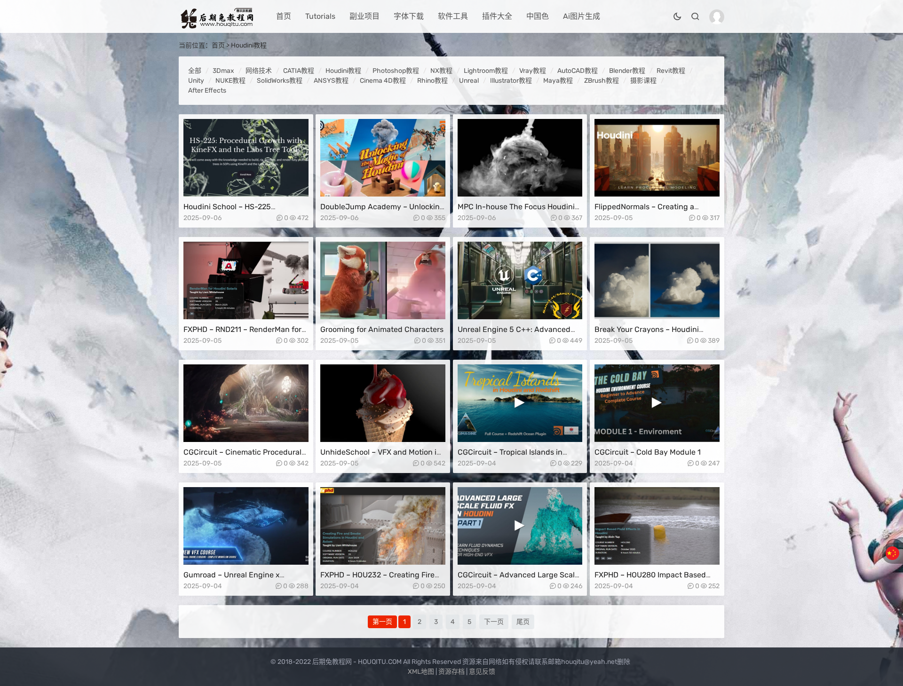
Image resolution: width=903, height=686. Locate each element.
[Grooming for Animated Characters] (382, 280)
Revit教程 (671, 71)
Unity (196, 81)
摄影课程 (643, 81)
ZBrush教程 (601, 81)
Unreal (469, 81)
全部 (194, 71)
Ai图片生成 (581, 16)
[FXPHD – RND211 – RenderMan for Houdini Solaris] (246, 280)
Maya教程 (558, 81)
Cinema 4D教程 (383, 81)
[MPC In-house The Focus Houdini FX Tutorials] (520, 158)
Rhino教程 (432, 81)
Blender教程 (627, 71)
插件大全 (497, 16)
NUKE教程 (230, 81)
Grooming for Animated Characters (382, 329)
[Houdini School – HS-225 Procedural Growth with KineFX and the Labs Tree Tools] (246, 158)
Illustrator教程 (511, 81)
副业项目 (364, 16)
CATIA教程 (298, 71)
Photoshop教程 (395, 71)
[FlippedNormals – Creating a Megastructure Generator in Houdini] (657, 158)
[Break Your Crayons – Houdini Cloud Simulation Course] (657, 280)
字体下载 (409, 16)
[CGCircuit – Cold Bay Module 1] (657, 403)
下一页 (494, 622)
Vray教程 (532, 71)
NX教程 (441, 71)
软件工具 (453, 16)
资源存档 (451, 672)
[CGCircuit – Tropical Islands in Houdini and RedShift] (520, 403)
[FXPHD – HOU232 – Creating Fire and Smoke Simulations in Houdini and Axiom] (382, 526)
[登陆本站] (716, 16)
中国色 (537, 16)
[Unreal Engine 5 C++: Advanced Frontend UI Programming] (520, 280)
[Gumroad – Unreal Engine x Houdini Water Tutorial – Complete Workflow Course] (246, 526)
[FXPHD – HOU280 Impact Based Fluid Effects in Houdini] (657, 526)
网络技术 (259, 71)
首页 (283, 16)
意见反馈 (482, 672)
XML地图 (421, 672)
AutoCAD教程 (577, 71)
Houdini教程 (249, 45)
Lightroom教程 (486, 71)
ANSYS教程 (331, 81)
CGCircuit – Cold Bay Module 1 (647, 452)
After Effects (207, 91)
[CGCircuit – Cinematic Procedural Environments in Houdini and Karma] (246, 403)
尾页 (523, 622)
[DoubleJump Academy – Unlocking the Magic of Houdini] (382, 158)
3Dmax (223, 71)
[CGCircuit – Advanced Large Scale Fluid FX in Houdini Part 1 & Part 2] (520, 526)
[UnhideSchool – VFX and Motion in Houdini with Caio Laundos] (382, 403)
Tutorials (320, 16)
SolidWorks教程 (279, 81)
